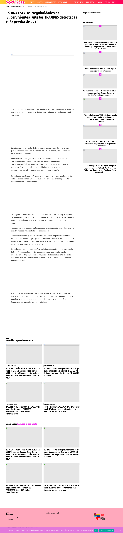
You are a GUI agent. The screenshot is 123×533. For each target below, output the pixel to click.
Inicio (32, 2)
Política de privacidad (106, 530)
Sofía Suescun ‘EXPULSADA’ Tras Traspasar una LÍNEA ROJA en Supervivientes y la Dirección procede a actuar (61, 409)
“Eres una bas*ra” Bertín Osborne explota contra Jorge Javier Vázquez (100, 70)
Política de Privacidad (52, 513)
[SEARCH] (119, 2)
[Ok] (121, 530)
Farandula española (12, 366)
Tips (113, 2)
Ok (96, 530)
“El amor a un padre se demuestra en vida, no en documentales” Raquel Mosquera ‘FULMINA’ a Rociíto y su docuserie (100, 93)
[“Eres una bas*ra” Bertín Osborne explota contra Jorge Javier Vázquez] (100, 59)
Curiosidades (50, 2)
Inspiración (91, 2)
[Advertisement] (42, 38)
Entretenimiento (76, 2)
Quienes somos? (13, 518)
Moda (100, 2)
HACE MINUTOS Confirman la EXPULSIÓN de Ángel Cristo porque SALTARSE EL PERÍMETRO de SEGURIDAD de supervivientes (23, 410)
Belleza (39, 2)
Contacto (10, 520)
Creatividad (62, 2)
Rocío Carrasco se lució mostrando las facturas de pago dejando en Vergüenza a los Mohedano (100, 143)
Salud (107, 2)
